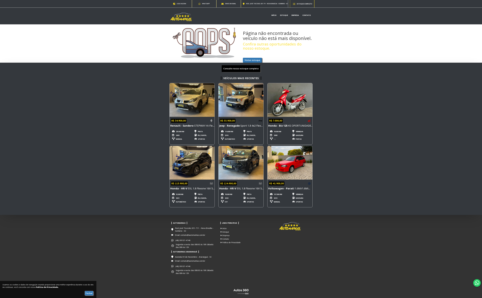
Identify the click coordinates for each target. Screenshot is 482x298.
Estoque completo (304, 4)
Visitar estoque (252, 60)
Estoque (284, 15)
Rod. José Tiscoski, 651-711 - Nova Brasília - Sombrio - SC (267, 4)
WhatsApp (206, 4)
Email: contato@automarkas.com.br (190, 235)
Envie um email (230, 4)
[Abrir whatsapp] (477, 282)
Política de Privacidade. (47, 287)
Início (274, 15)
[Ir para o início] (181, 16)
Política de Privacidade (231, 242)
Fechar (89, 293)
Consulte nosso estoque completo (241, 68)
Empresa (295, 15)
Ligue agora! (181, 4)
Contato (306, 15)
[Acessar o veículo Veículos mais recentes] (192, 100)
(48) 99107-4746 (182, 240)
